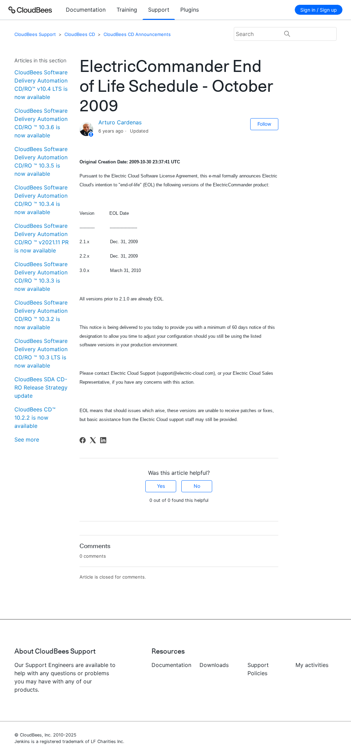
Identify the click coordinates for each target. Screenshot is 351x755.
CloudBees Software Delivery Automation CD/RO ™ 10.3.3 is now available (41, 276)
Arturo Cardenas (120, 122)
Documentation (86, 9)
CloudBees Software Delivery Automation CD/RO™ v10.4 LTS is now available (41, 84)
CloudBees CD (79, 34)
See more (26, 439)
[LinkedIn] (103, 440)
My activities (311, 664)
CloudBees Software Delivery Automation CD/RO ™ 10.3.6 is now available (41, 123)
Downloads (214, 664)
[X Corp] (93, 440)
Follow (264, 124)
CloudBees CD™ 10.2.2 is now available (35, 417)
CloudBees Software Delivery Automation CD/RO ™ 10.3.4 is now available (41, 199)
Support (158, 9)
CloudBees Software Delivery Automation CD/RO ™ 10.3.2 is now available (41, 315)
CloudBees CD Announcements (137, 34)
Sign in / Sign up (318, 10)
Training (127, 9)
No (197, 486)
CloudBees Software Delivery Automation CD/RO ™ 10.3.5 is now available (41, 161)
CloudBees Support (35, 34)
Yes (161, 486)
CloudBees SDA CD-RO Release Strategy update (41, 387)
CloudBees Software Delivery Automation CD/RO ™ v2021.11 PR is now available (41, 238)
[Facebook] (83, 440)
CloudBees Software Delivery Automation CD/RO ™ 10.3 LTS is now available (41, 353)
